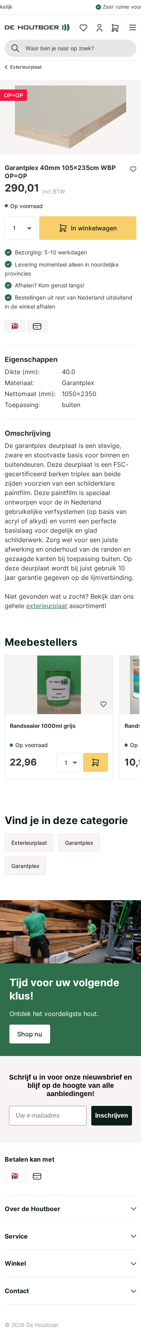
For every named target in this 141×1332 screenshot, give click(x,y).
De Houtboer (42, 1324)
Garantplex (79, 842)
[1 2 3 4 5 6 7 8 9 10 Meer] (20, 228)
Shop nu (29, 1034)
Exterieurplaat (26, 67)
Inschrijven (111, 1115)
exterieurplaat (46, 606)
